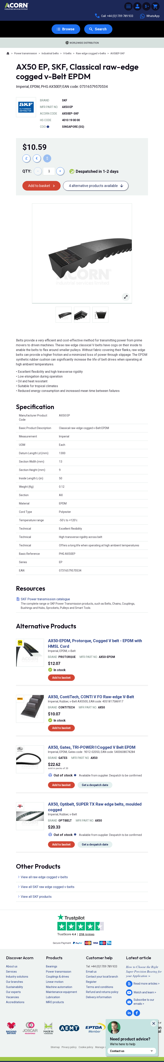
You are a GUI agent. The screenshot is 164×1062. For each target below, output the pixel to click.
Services (11, 971)
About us (11, 966)
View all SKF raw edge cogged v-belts (47, 887)
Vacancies (12, 997)
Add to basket (39, 186)
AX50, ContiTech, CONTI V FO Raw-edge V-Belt (91, 696)
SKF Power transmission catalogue (78, 603)
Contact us (117, 1051)
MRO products (55, 1002)
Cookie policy (86, 1047)
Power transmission (25, 53)
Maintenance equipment (61, 992)
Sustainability (14, 987)
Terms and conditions (99, 987)
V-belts (67, 53)
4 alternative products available (93, 186)
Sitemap (55, 1047)
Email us (91, 971)
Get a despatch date (95, 785)
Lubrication (53, 997)
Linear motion (54, 981)
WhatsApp (153, 16)
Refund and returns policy (102, 992)
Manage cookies (104, 1047)
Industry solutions (17, 976)
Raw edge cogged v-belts (91, 53)
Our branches (14, 981)
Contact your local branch (102, 976)
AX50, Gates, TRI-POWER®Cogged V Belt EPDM (91, 747)
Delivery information (99, 997)
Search (101, 29)
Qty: (26, 171)
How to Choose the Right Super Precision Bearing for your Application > (144, 971)
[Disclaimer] (47, 126)
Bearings (51, 966)
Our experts (13, 992)
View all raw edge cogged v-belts (44, 877)
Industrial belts (50, 53)
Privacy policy (69, 1047)
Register (91, 981)
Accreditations (15, 1002)
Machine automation (59, 987)
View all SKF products (36, 897)
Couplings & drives (57, 976)
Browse (68, 29)
